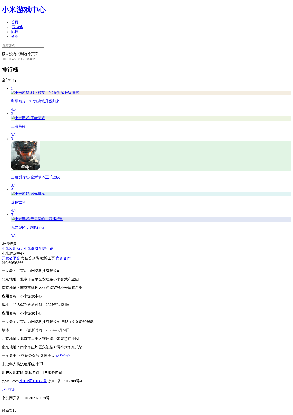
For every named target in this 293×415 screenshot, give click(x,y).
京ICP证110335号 (33, 381)
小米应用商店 (13, 248)
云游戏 (17, 27)
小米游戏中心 (24, 9)
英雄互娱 (45, 248)
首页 (14, 22)
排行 (14, 32)
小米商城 (31, 248)
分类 (14, 36)
